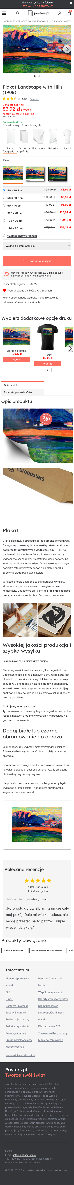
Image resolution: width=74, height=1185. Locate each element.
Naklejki (42, 985)
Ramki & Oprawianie (50, 978)
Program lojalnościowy (19, 1039)
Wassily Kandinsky (14, 950)
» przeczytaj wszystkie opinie (20, 1055)
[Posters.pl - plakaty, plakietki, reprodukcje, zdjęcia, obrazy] (38, 13)
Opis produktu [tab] (12, 385)
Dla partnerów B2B (49, 1026)
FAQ (8, 992)
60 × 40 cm (14, 205)
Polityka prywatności (18, 1026)
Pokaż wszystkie (38, 891)
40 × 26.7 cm (15, 190)
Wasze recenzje (15, 1046)
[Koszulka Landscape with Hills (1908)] (48, 337)
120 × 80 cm (15, 228)
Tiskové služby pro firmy (53, 1033)
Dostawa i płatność (17, 1005)
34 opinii (34, 99)
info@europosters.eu (24, 1155)
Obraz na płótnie (24, 150)
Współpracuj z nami (50, 992)
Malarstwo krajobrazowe (46, 950)
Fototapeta (38, 148)
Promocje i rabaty (16, 1033)
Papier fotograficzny (10, 150)
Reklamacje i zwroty (17, 1019)
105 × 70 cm (14, 221)
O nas (9, 998)
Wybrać (16, 359)
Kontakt (10, 985)
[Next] (67, 49)
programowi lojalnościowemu (35, 275)
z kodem (26, 109)
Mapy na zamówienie (50, 1039)
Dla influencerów (48, 1005)
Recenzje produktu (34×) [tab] (18, 392)
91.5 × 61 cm (14, 213)
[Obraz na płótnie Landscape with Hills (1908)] (17, 337)
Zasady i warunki (16, 1012)
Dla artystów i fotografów (53, 998)
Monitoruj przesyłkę (17, 978)
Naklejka (53, 148)
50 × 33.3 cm (15, 198)
